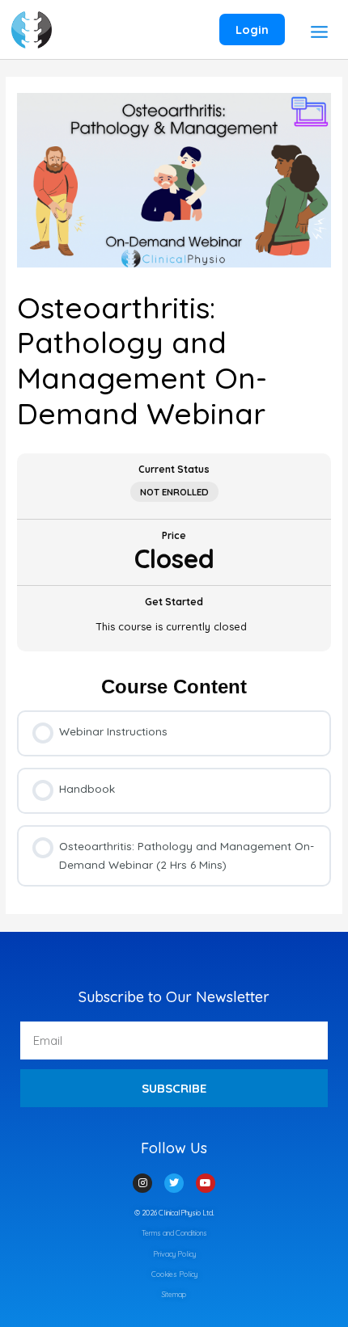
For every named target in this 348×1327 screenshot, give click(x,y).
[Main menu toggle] (319, 31)
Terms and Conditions (174, 1232)
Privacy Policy (174, 1253)
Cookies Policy (174, 1274)
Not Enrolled (174, 492)
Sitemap (174, 1294)
